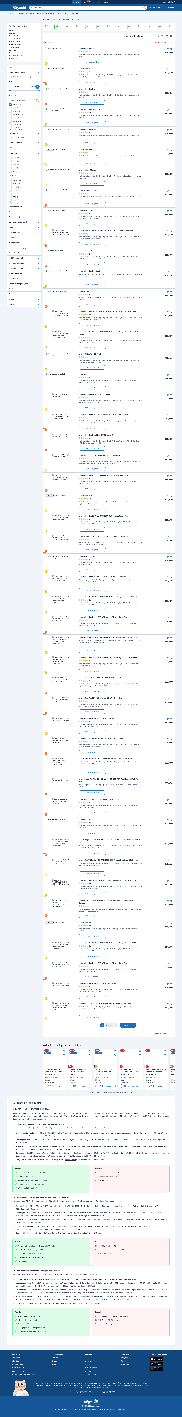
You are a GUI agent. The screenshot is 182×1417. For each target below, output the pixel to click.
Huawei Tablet (10, 58)
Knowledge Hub (90, 1374)
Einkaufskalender (18, 1371)
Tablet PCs (60, 13)
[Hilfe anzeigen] (19, 153)
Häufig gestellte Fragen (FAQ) (23, 1374)
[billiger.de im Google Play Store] (158, 1364)
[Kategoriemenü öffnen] (9, 8)
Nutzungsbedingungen (99, 1409)
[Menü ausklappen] (34, 14)
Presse (54, 1364)
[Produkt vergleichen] (171, 49)
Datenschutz (59, 1409)
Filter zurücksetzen (15, 129)
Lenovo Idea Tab (22, 1274)
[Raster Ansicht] (166, 36)
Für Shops (88, 1358)
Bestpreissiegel (18, 1368)
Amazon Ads (89, 1371)
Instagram (124, 1358)
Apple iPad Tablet (10, 44)
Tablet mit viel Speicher (10, 53)
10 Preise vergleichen (80, 1086)
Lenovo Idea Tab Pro (23, 1201)
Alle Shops (16, 1361)
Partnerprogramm (91, 1368)
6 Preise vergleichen (131, 1086)
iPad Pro (10, 33)
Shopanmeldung (90, 1361)
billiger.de (12, 13)
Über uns (55, 1358)
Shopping (76, 2)
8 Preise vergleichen (105, 1086)
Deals (86, 2)
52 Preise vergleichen (55, 1086)
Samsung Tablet (10, 41)
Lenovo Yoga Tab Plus (24, 1128)
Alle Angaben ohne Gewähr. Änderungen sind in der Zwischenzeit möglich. (124, 1383)
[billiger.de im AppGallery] (158, 1369)
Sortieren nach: (127, 36)
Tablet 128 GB (10, 50)
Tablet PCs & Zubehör (44, 13)
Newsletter (125, 1364)
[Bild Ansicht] (171, 36)
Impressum (87, 1409)
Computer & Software (25, 13)
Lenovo (47, 42)
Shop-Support (89, 1364)
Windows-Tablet (10, 39)
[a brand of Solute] (168, 2)
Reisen (106, 2)
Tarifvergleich (96, 2)
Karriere (55, 1361)
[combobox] (88, 8)
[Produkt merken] (167, 49)
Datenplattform (17, 1364)
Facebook (124, 1361)
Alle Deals (16, 1358)
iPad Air (10, 30)
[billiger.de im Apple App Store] (158, 1359)
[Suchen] (144, 8)
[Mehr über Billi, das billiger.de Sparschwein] (22, 1387)
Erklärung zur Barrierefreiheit (117, 1409)
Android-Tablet (10, 47)
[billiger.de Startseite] (19, 7)
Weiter (126, 1025)
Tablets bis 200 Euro (10, 56)
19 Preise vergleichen (156, 1086)
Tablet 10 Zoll (10, 36)
